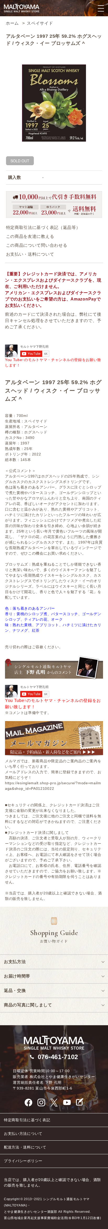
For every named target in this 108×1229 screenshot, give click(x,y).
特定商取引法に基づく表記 (27, 1120)
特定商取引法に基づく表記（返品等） (43, 227)
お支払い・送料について (30, 254)
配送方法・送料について (25, 1147)
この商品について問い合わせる (36, 245)
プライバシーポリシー (23, 1161)
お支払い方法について (23, 1133)
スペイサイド (40, 23)
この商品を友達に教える (30, 236)
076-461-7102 (58, 1056)
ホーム (12, 23)
